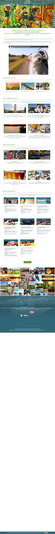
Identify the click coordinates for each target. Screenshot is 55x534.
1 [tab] (23, 93)
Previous (4, 86)
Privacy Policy (36, 329)
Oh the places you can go (27, 21)
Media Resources (18, 329)
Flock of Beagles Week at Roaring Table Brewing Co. (43, 206)
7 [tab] (30, 93)
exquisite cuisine (12, 42)
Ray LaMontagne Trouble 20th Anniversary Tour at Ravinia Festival (10, 228)
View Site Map (25, 329)
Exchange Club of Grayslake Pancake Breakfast (43, 227)
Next (50, 86)
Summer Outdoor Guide (9, 0)
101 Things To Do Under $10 (39, 161)
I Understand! (46, 532)
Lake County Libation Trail (21, 42)
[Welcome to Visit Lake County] (28, 3)
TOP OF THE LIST (7, 33)
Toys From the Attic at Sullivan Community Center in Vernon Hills (10, 249)
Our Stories (48, 0)
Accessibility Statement (31, 329)
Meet (38, 2)
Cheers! (15, 181)
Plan (34, 2)
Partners (43, 2)
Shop (16, 2)
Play (7, 2)
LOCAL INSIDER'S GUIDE (29, 33)
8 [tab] (31, 93)
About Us (43, 0)
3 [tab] (25, 93)
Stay (21, 2)
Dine (12, 2)
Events (21, 0)
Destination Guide (37, 0)
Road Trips (16, 0)
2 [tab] (24, 93)
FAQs (22, 329)
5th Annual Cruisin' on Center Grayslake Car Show (27, 227)
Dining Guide (39, 181)
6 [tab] (29, 93)
